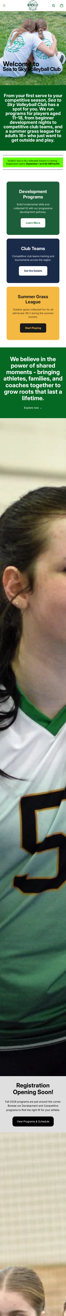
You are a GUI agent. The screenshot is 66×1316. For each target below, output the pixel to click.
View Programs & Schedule (33, 1121)
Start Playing (33, 327)
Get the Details (33, 270)
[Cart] (62, 5)
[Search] (54, 5)
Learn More (33, 222)
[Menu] (4, 5)
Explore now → (33, 407)
